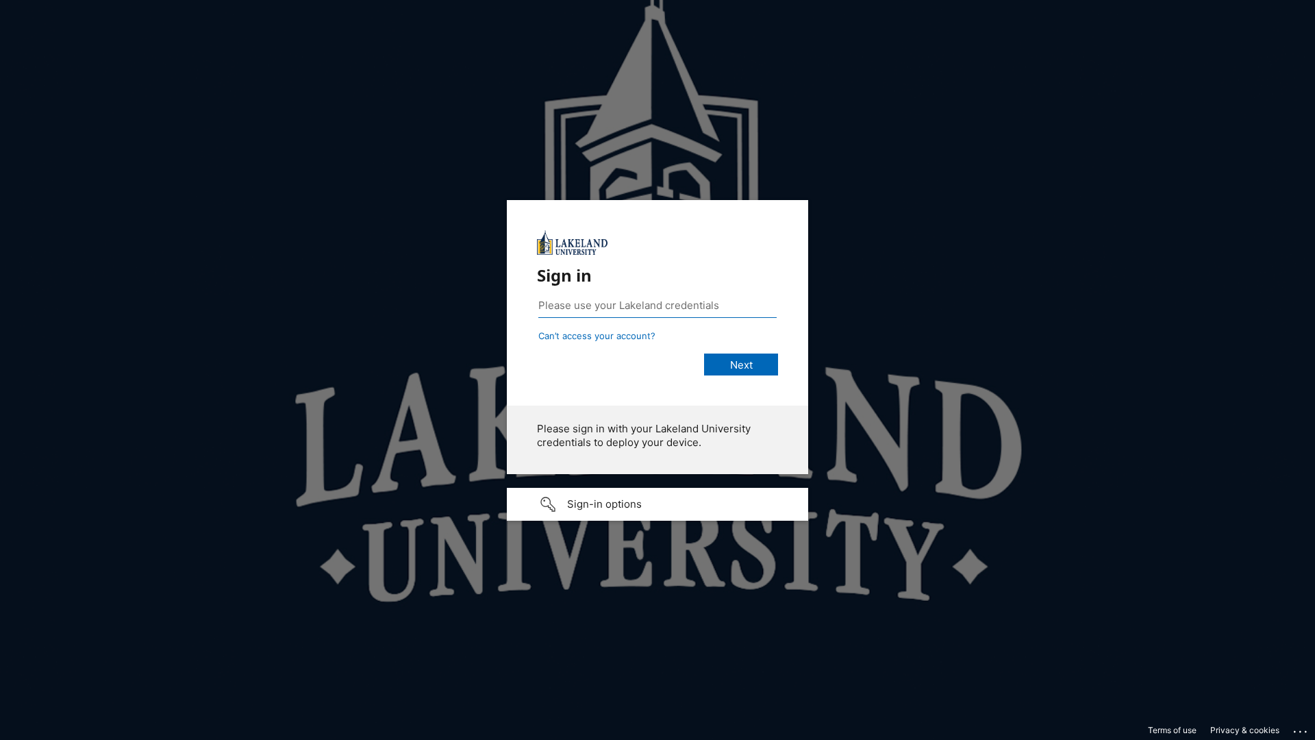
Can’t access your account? (596, 335)
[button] (657, 504)
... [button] (1301, 728)
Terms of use (1172, 730)
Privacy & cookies (1244, 730)
